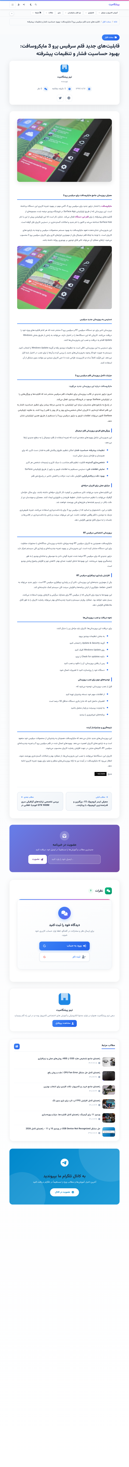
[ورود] (24, 5)
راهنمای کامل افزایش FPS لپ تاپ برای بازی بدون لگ (76, 1100)
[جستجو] (36, 5)
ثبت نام (76, 957)
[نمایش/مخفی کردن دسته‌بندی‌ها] (11, 13)
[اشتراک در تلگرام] (68, 98)
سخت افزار (106, 21)
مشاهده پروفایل (63, 1023)
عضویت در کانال (62, 1192)
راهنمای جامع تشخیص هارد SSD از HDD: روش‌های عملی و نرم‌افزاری (69, 1058)
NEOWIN (101, 774)
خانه (115, 21)
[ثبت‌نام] (19, 5)
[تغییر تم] (31, 4)
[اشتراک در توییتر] (60, 98)
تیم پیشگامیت (64, 77)
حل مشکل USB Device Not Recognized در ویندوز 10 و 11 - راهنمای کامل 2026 (63, 1129)
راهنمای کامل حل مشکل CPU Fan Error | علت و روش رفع (74, 1072)
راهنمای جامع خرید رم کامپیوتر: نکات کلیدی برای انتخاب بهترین (72, 1086)
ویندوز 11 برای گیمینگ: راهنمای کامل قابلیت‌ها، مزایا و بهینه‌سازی (71, 1115)
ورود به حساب (74, 946)
